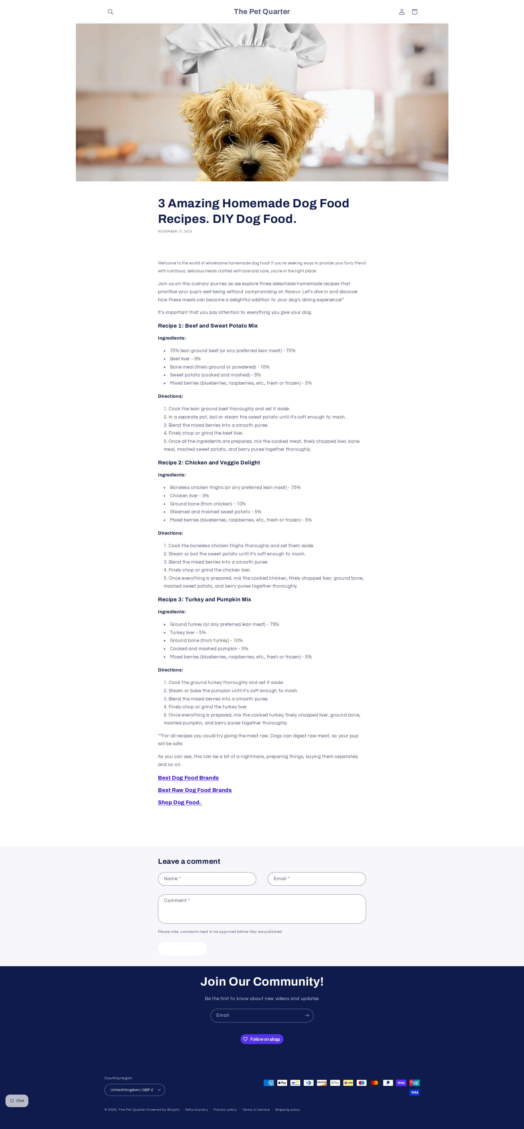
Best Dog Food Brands (188, 778)
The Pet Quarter (131, 1109)
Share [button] (169, 248)
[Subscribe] (307, 1015)
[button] (111, 11)
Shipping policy (287, 1109)
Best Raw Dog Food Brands (195, 790)
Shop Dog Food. (180, 802)
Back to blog (266, 824)
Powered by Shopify (163, 1109)
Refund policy (196, 1109)
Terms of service (256, 1109)
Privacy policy (225, 1109)
